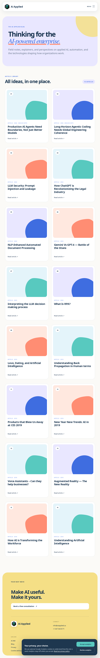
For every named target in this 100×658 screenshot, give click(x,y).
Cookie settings (16, 650)
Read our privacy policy (62, 651)
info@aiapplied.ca (59, 625)
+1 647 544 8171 (58, 629)
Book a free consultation (25, 606)
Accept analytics (85, 644)
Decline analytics (85, 650)
